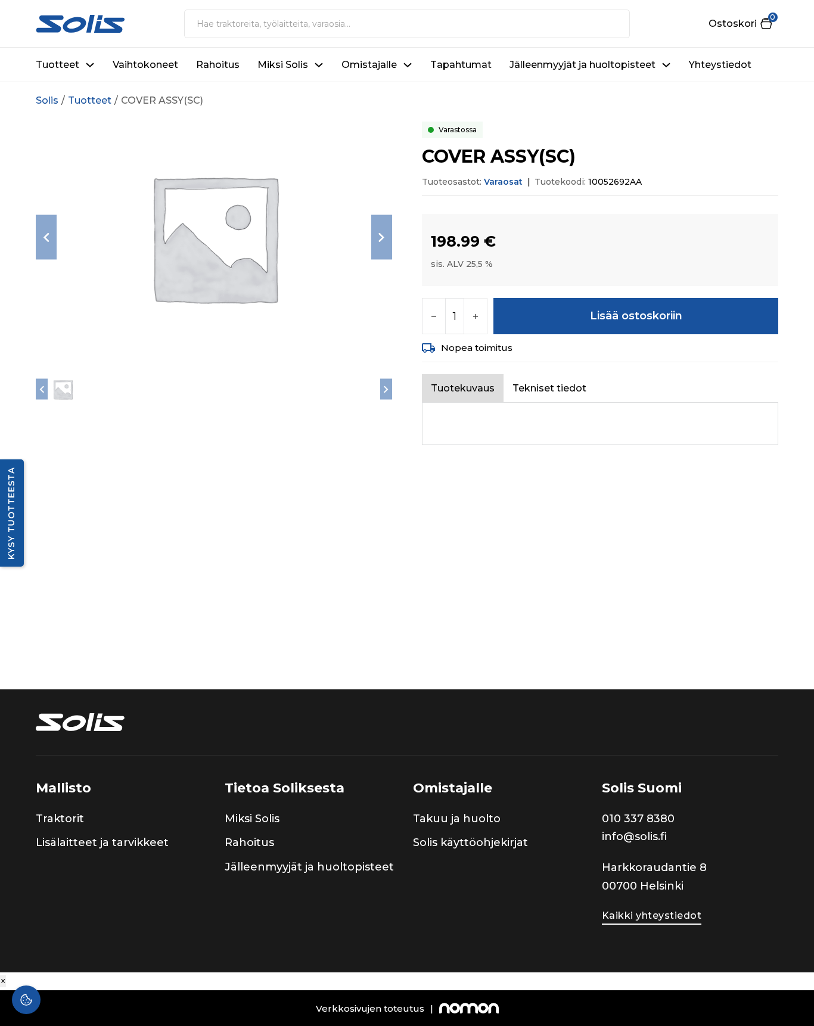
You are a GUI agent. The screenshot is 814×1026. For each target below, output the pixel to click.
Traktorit (60, 818)
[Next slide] (381, 237)
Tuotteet (57, 64)
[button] (740, 23)
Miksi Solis (282, 64)
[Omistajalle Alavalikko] (407, 65)
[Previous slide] (46, 237)
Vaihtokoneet (145, 64)
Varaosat (503, 181)
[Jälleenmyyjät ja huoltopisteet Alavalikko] (666, 65)
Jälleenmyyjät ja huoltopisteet (582, 64)
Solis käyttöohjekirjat (470, 842)
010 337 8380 (638, 818)
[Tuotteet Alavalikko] (90, 65)
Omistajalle (369, 64)
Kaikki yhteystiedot (652, 915)
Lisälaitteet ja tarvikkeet (102, 842)
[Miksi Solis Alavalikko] (319, 65)
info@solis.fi (634, 836)
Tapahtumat (461, 64)
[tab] (463, 388)
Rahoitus (218, 64)
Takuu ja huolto (457, 818)
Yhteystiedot (720, 64)
